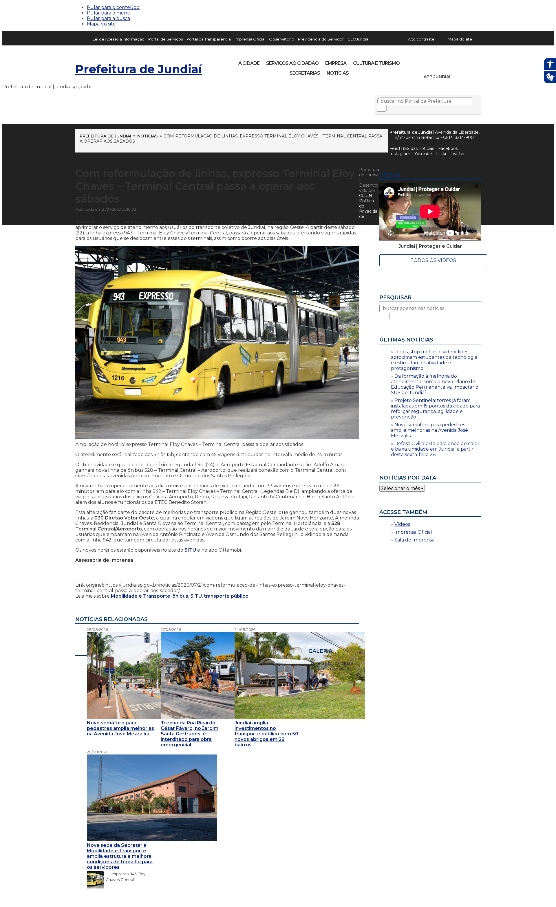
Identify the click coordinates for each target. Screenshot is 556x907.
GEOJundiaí (358, 39)
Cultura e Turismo (376, 63)
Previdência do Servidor (321, 39)
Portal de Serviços (165, 39)
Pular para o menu (109, 13)
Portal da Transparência (208, 39)
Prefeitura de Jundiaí (138, 69)
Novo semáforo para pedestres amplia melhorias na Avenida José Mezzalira (429, 430)
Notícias (338, 73)
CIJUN (365, 195)
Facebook (448, 148)
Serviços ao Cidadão (292, 63)
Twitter (458, 153)
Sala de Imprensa (414, 540)
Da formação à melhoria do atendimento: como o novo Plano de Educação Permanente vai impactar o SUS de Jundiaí (434, 384)
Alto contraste (421, 39)
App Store (456, 76)
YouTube (447, 61)
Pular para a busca (108, 18)
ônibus (180, 596)
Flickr (467, 61)
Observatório (281, 39)
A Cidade (248, 63)
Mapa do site (101, 24)
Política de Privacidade (368, 208)
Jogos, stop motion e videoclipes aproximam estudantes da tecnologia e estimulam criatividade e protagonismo (434, 360)
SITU (190, 550)
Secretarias (305, 73)
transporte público (226, 596)
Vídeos (402, 524)
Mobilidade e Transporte (140, 596)
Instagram (428, 61)
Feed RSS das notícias (411, 148)
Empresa (335, 63)
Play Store (466, 76)
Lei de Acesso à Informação (119, 39)
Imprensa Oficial (250, 39)
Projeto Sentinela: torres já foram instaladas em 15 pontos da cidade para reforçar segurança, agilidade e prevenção (435, 409)
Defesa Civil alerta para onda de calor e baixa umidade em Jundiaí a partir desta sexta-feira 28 (435, 449)
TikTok (437, 61)
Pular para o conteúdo (113, 7)
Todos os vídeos (433, 260)
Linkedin (457, 61)
